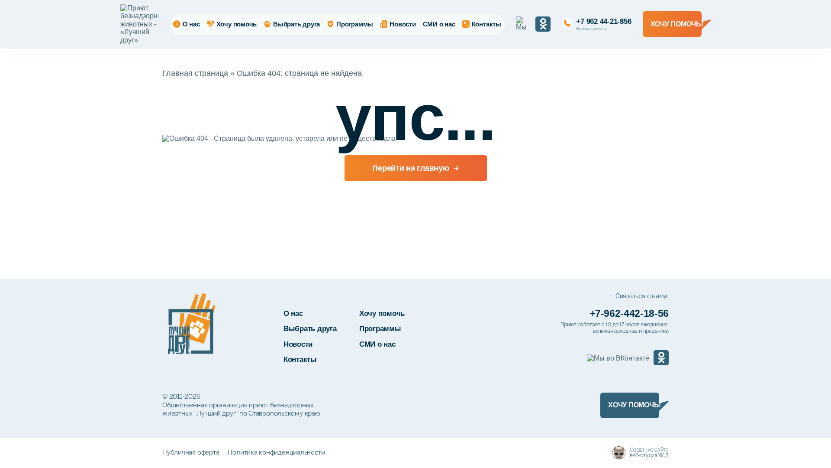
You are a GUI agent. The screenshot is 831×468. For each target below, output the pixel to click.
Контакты (486, 24)
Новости (403, 24)
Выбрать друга (296, 24)
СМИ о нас (439, 24)
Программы (354, 24)
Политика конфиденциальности (276, 452)
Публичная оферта (190, 452)
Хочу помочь (236, 24)
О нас (191, 24)
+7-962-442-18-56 (629, 313)
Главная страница (195, 73)
